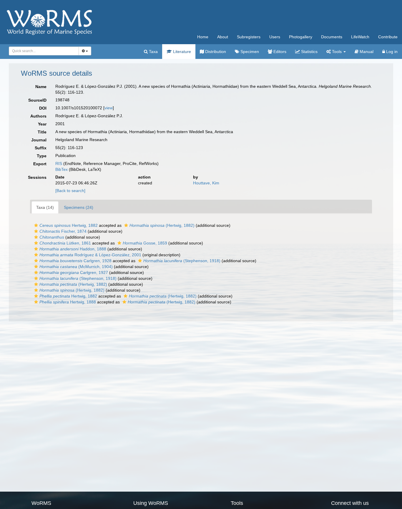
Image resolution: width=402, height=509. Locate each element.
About (222, 36)
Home (202, 36)
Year (42, 124)
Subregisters (248, 36)
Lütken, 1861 (65, 243)
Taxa (153, 51)
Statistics (309, 51)
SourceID (37, 100)
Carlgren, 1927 (73, 272)
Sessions (37, 177)
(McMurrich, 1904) (76, 266)
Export (39, 163)
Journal (38, 140)
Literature (181, 51)
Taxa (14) (45, 207)
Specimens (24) (78, 207)
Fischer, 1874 (63, 231)
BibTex (61, 169)
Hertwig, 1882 (68, 225)
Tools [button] (337, 51)
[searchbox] (42, 51)
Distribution (215, 51)
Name (40, 86)
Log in (391, 51)
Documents (331, 36)
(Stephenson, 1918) (181, 260)
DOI (42, 108)
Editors (279, 51)
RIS (58, 163)
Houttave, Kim (206, 183)
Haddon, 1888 (72, 249)
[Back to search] (70, 190)
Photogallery (300, 36)
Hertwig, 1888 (67, 302)
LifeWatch (360, 36)
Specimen (249, 51)
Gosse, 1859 (145, 243)
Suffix (40, 148)
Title (42, 132)
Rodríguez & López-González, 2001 (90, 254)
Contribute (388, 36)
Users (274, 36)
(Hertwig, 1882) (162, 225)
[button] (36, 225)
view (108, 107)
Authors (38, 116)
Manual (365, 51)
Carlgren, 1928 (75, 260)
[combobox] (44, 51)
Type (41, 155)
